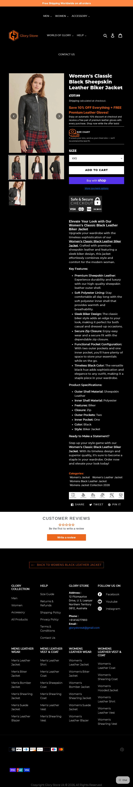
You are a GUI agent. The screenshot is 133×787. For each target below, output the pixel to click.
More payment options (96, 188)
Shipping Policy (50, 612)
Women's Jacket (80, 477)
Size (73, 151)
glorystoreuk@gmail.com (84, 627)
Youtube (111, 601)
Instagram (113, 608)
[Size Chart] (79, 132)
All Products (19, 619)
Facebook (112, 594)
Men (14, 598)
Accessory (18, 612)
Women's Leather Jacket (107, 477)
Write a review (66, 537)
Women (16, 605)
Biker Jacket (91, 429)
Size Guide (47, 594)
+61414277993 (78, 620)
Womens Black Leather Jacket (88, 481)
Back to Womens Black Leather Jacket (69, 565)
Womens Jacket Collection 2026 (90, 485)
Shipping (74, 100)
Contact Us (47, 637)
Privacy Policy (49, 619)
